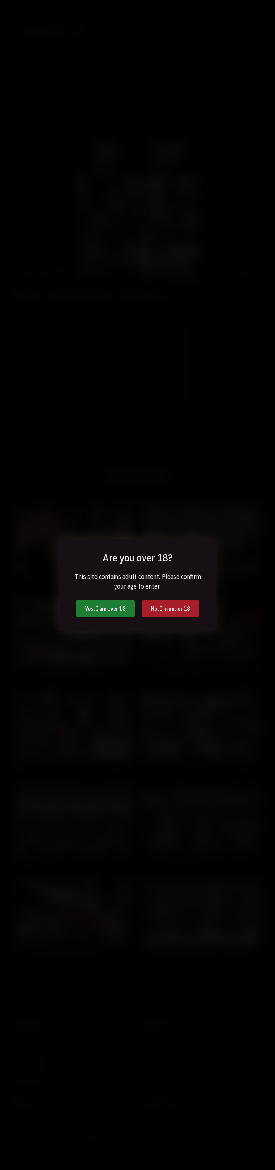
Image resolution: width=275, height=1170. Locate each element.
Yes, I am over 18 (105, 608)
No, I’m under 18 (170, 608)
